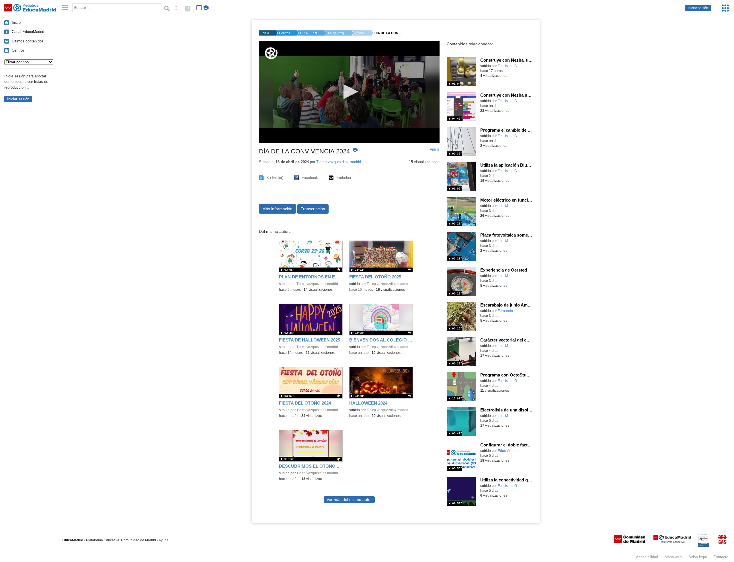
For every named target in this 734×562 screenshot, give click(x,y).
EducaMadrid (508, 450)
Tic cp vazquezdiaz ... (336, 33)
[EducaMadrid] (672, 542)
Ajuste (435, 149)
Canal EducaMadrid (28, 32)
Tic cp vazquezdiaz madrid (338, 162)
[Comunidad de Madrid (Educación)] (629, 542)
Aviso (697, 557)
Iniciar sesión (698, 8)
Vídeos (359, 33)
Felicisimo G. (508, 66)
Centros (18, 50)
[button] (349, 92)
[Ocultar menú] (65, 7)
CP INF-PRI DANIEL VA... (308, 33)
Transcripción (313, 208)
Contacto (720, 557)
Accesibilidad (647, 557)
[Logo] (271, 53)
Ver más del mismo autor (349, 499)
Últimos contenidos (28, 41)
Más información (277, 208)
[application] (349, 92)
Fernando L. (507, 311)
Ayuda (164, 540)
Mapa (673, 557)
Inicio (16, 22)
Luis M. (503, 206)
